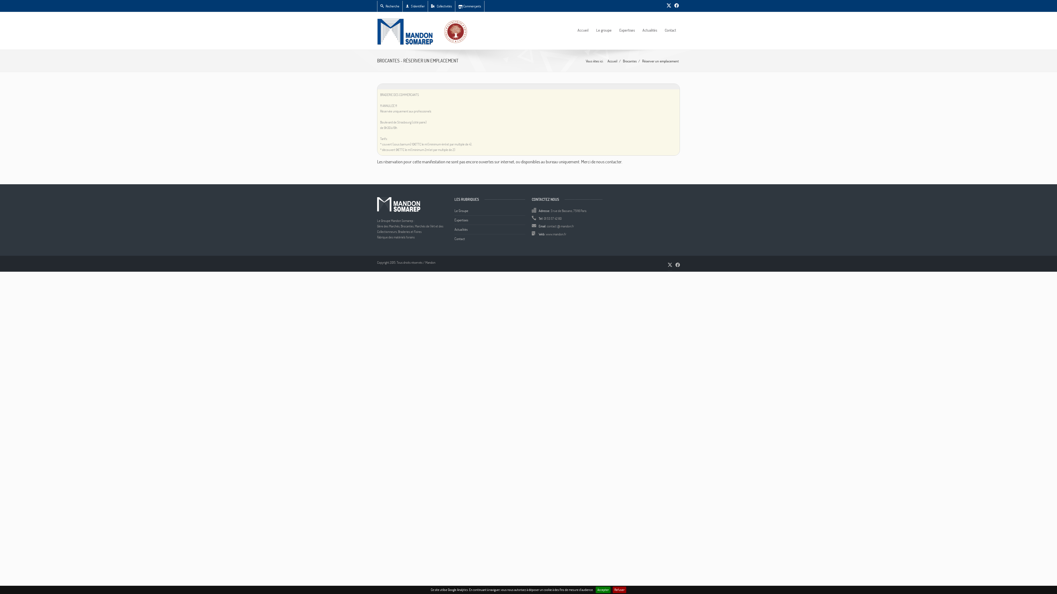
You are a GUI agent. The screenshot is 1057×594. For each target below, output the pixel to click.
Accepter (603, 590)
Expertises (627, 30)
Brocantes (630, 61)
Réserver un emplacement (660, 61)
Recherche (392, 6)
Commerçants (472, 6)
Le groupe (604, 30)
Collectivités (444, 6)
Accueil (583, 30)
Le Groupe (461, 210)
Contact (670, 30)
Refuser (619, 590)
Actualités (649, 30)
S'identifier (418, 6)
